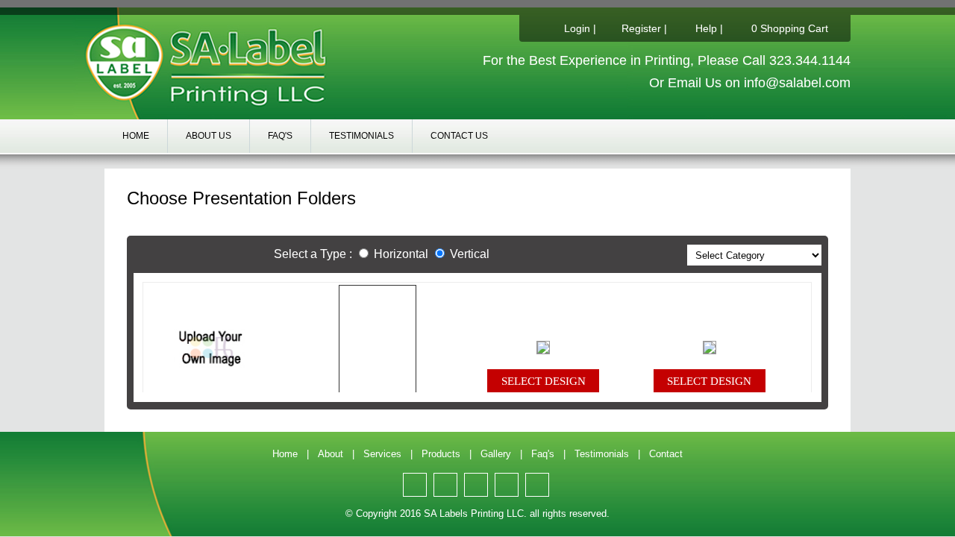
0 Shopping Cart (789, 28)
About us (208, 136)
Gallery (495, 453)
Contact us (459, 136)
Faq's (280, 136)
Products (441, 453)
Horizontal (399, 254)
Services (382, 453)
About (330, 453)
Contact (666, 453)
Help (706, 28)
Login (577, 28)
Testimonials (361, 136)
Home (135, 136)
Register (641, 28)
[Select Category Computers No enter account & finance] (754, 254)
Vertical (469, 254)
